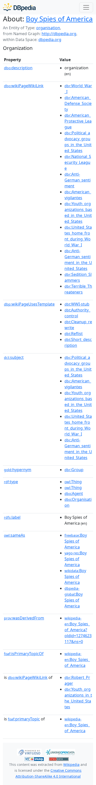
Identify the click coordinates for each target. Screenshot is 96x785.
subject (14, 357)
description (18, 67)
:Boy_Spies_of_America (77, 659)
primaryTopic (24, 719)
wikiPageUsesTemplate (29, 304)
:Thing (73, 481)
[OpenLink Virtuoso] (29, 752)
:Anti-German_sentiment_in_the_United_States (78, 259)
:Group (73, 469)
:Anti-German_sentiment (77, 180)
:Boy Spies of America (75, 541)
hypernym (17, 469)
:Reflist (73, 333)
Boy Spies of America (59, 18)
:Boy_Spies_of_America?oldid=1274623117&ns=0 (78, 630)
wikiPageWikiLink (24, 85)
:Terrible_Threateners (78, 289)
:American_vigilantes (77, 194)
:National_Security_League (77, 162)
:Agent (73, 493)
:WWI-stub (76, 304)
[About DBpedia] (19, 7)
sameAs (14, 535)
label (12, 517)
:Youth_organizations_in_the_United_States (78, 698)
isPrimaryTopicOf (24, 653)
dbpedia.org (49, 39)
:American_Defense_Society (78, 103)
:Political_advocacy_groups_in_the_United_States (78, 141)
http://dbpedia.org (59, 33)
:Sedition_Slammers (78, 277)
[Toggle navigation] (86, 7)
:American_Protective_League (78, 121)
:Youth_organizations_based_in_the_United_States (78, 212)
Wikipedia (71, 764)
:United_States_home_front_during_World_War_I (78, 236)
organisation (48, 27)
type (11, 481)
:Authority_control (77, 313)
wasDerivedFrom (24, 618)
